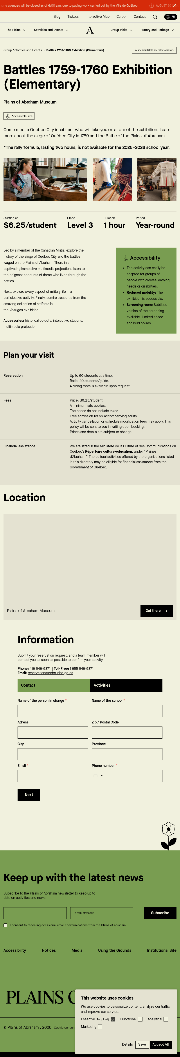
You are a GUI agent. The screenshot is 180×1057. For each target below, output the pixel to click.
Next (29, 795)
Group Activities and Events (23, 50)
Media (77, 950)
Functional (128, 1019)
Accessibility (15, 950)
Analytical (155, 1019)
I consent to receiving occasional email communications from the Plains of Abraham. (68, 925)
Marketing (88, 1027)
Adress (23, 722)
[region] (90, 558)
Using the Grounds (114, 950)
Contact (140, 17)
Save (142, 1045)
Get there (153, 611)
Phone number (104, 766)
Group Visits (119, 30)
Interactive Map (98, 17)
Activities (102, 685)
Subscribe (160, 913)
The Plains (13, 30)
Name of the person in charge (42, 701)
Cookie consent (65, 1028)
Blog (57, 17)
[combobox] (98, 776)
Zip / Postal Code (105, 722)
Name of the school (108, 701)
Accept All (161, 1045)
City (21, 744)
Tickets (73, 17)
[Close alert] (174, 5)
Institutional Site (161, 950)
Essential (95, 1019)
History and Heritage (155, 30)
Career (122, 17)
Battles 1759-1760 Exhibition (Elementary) (75, 50)
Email (23, 766)
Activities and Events (48, 30)
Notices (49, 950)
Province (99, 744)
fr (173, 16)
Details (127, 1045)
